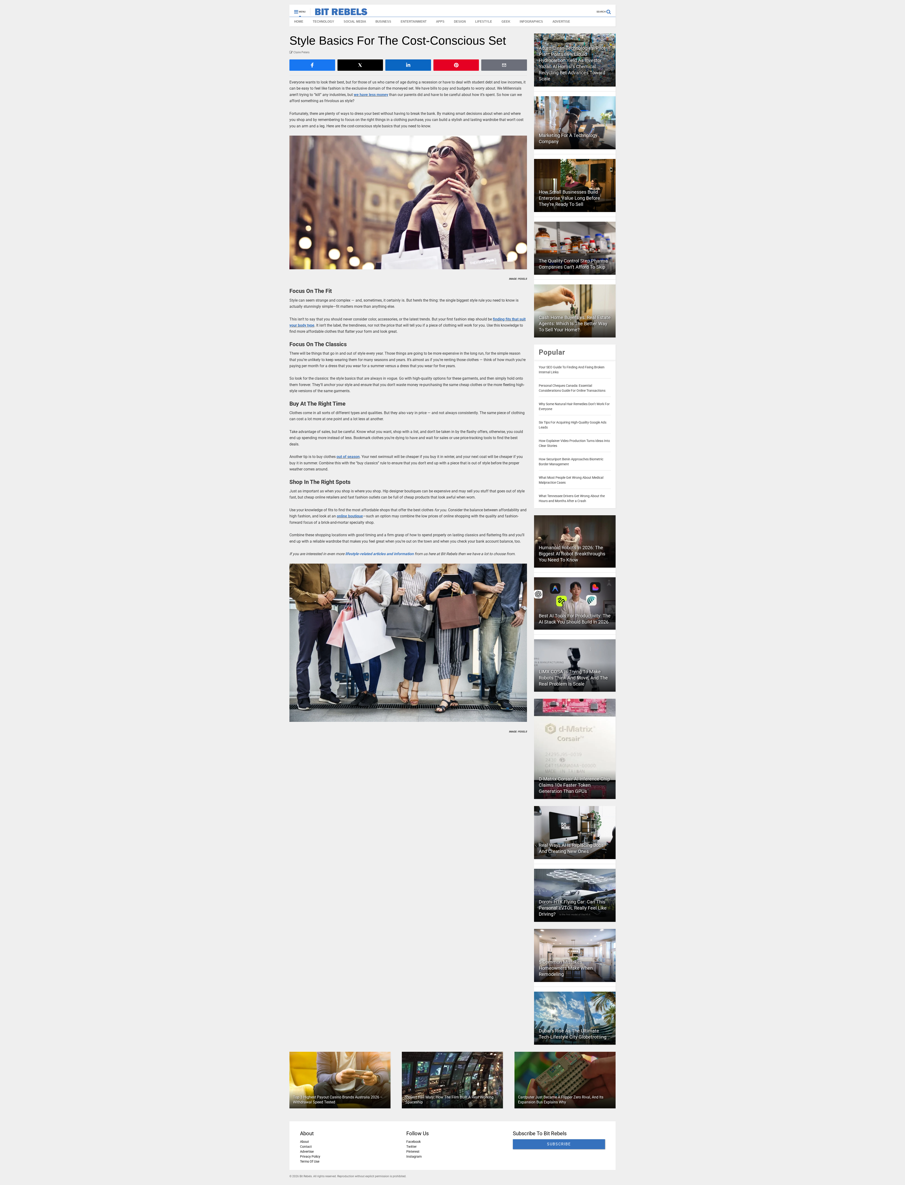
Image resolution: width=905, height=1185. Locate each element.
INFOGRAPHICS (531, 21)
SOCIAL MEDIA (355, 21)
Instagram (414, 1156)
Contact (306, 1146)
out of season (348, 456)
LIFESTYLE (483, 21)
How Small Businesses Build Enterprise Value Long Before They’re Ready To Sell (569, 198)
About (304, 1141)
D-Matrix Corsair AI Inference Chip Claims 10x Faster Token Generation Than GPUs (574, 785)
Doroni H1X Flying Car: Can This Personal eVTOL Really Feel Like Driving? (573, 908)
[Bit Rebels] (338, 13)
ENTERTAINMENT (414, 21)
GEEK (506, 21)
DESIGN (460, 21)
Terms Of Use (309, 1161)
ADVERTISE (561, 21)
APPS (440, 21)
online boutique (350, 516)
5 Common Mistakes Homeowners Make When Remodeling (566, 968)
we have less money (371, 94)
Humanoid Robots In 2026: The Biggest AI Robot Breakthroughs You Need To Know (572, 554)
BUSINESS (383, 21)
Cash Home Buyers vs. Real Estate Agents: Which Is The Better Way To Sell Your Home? (575, 324)
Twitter (411, 1146)
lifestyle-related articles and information (379, 554)
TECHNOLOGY (323, 21)
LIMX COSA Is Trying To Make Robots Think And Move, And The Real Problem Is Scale (573, 678)
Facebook (413, 1141)
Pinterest (413, 1151)
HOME (298, 21)
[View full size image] (408, 202)
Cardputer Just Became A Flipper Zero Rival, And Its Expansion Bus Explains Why (560, 1099)
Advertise (307, 1151)
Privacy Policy (310, 1156)
